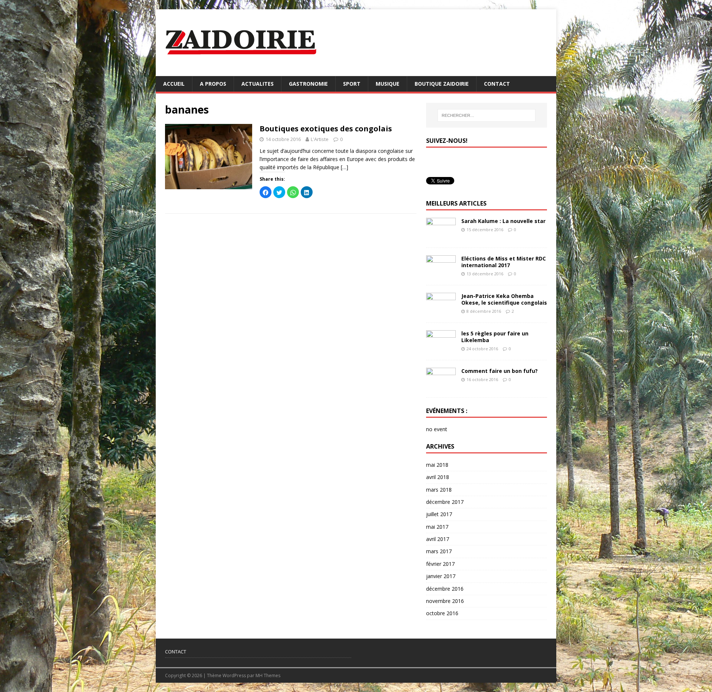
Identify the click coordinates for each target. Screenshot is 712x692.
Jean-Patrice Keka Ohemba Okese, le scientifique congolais (504, 299)
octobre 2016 (442, 613)
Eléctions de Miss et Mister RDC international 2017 (503, 262)
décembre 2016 (445, 588)
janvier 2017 (440, 576)
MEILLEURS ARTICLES (456, 203)
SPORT (351, 83)
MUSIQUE (387, 83)
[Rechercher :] (486, 115)
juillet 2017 (439, 514)
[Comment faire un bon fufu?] (441, 385)
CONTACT (497, 83)
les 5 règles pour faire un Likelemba (494, 337)
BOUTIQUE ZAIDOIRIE (442, 83)
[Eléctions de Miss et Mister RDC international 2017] (441, 272)
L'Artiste (320, 139)
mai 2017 (437, 526)
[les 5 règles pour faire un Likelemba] (441, 347)
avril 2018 (437, 477)
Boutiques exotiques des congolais (326, 129)
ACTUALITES (257, 83)
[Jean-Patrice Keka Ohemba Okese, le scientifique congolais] (441, 310)
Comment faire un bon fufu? (499, 370)
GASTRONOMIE (308, 83)
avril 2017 (437, 538)
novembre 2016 (445, 600)
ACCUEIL (174, 83)
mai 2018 (437, 464)
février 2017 (440, 563)
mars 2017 (439, 551)
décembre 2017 (445, 501)
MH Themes (268, 675)
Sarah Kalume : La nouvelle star (503, 220)
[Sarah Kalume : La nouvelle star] (441, 235)
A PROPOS (213, 83)
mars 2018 (439, 489)
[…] (344, 167)
